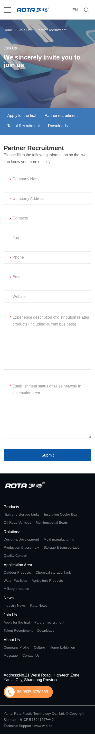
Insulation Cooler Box (60, 514)
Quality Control (15, 555)
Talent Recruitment (23, 126)
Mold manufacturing (59, 539)
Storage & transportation (62, 547)
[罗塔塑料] (33, 10)
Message (11, 655)
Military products (16, 589)
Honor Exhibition (62, 647)
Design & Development (21, 539)
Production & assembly (21, 547)
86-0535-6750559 (32, 692)
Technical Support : (19, 726)
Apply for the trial (21, 115)
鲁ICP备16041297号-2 (36, 720)
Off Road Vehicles (17, 522)
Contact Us (30, 655)
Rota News (38, 605)
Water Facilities (15, 580)
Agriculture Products (47, 580)
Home (8, 30)
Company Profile (16, 647)
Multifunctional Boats (52, 522)
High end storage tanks (21, 514)
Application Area (18, 565)
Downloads (58, 126)
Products (11, 507)
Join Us (24, 30)
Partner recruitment (51, 30)
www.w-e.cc (43, 726)
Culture (39, 647)
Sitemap (10, 720)
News (9, 598)
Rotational (12, 532)
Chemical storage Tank (53, 572)
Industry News (15, 605)
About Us (12, 640)
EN (75, 10)
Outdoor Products (17, 572)
